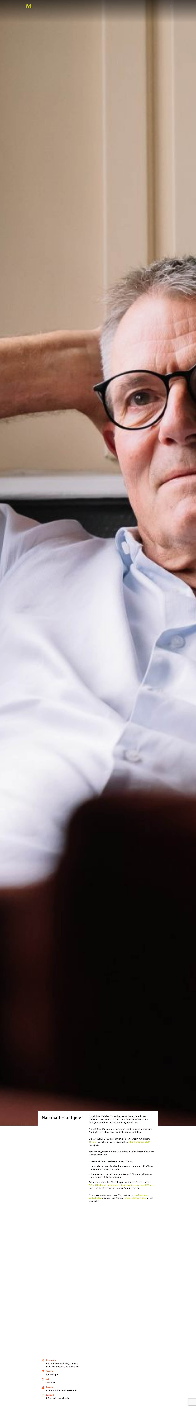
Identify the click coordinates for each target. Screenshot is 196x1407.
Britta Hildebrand (97, 1185)
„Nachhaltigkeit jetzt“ (139, 1142)
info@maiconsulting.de (57, 1398)
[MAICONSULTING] (30, 6)
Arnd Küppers (147, 1185)
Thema (92, 1142)
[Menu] (168, 5)
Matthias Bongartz (130, 1185)
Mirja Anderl (113, 1185)
